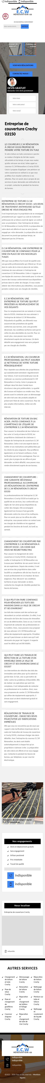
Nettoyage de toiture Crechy (38, 989)
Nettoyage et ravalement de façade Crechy (38, 1014)
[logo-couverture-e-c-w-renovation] (22, 10)
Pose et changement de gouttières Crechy (9, 1004)
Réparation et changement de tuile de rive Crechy (24, 1019)
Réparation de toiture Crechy (38, 979)
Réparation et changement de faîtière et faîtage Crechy (24, 1003)
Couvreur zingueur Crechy (8, 1016)
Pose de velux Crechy (8, 992)
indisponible (11, 1)
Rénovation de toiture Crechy (23, 989)
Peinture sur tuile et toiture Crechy (38, 1000)
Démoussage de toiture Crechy (24, 979)
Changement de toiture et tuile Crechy (9, 980)
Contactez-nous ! (21, 74)
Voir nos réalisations (23, 65)
